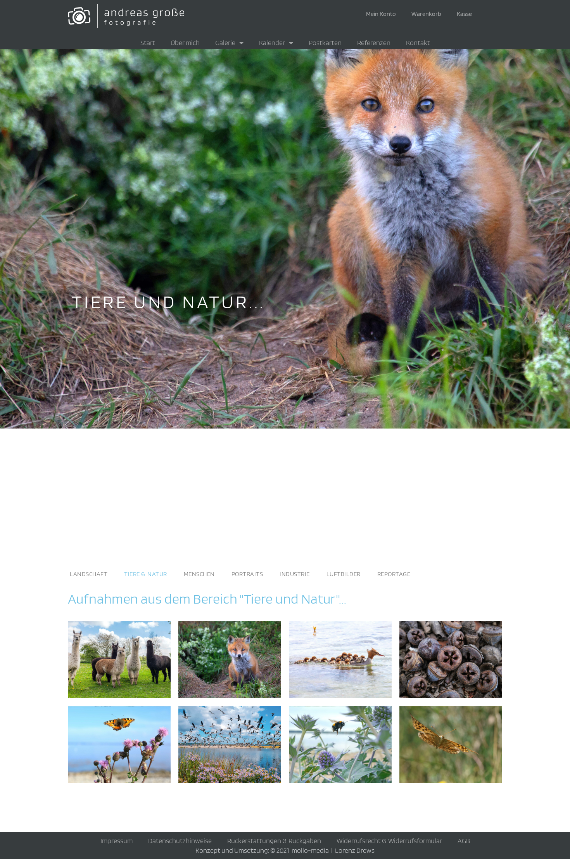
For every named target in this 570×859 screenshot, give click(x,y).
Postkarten (325, 42)
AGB (464, 840)
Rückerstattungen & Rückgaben (274, 840)
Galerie (225, 42)
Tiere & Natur (145, 574)
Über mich (185, 42)
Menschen (199, 574)
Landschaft (88, 574)
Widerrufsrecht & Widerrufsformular (389, 840)
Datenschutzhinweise (180, 840)
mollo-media (310, 850)
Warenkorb (426, 13)
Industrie (295, 574)
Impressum (116, 840)
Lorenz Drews (355, 850)
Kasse (464, 13)
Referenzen (373, 42)
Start (147, 42)
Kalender (272, 42)
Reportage (394, 574)
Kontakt (418, 42)
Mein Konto (381, 13)
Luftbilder (343, 574)
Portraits (247, 574)
